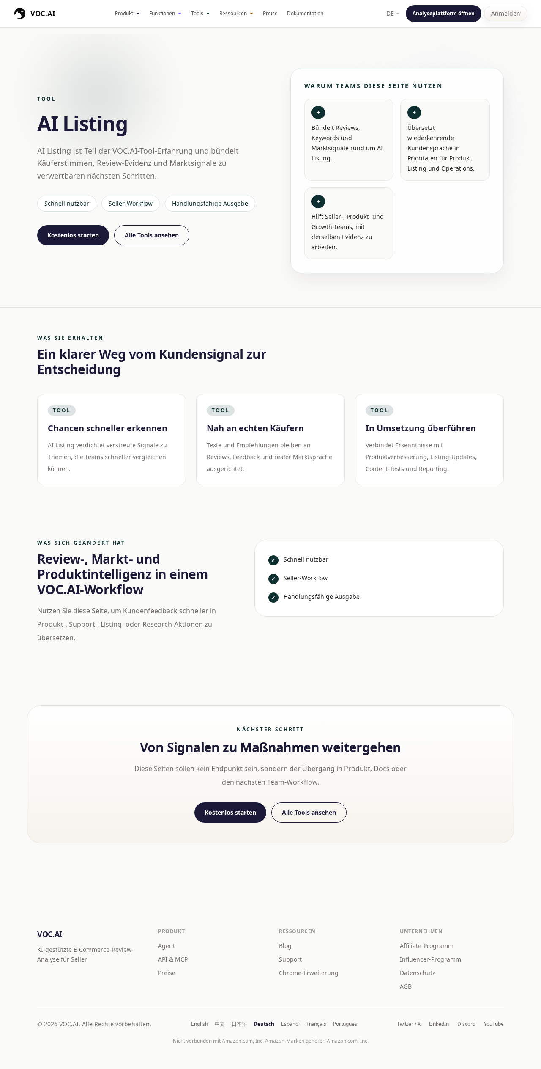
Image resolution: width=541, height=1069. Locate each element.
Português (345, 1024)
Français (316, 1024)
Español (290, 1024)
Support (290, 959)
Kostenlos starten (73, 235)
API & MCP (173, 959)
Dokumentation (305, 13)
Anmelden (505, 13)
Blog (285, 946)
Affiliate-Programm (427, 946)
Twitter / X (409, 1024)
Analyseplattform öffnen (444, 13)
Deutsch (264, 1024)
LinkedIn (439, 1024)
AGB (406, 986)
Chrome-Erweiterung (309, 973)
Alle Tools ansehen (152, 235)
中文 (220, 1024)
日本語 (239, 1024)
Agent (166, 946)
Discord (466, 1024)
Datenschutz (417, 973)
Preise (270, 13)
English (199, 1024)
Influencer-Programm (430, 959)
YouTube (494, 1024)
